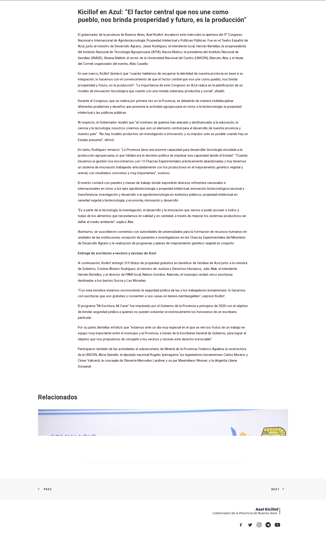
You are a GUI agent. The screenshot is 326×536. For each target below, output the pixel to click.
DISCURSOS (241, 11)
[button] (260, 11)
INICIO (153, 11)
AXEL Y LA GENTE (198, 11)
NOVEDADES (172, 11)
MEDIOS (221, 11)
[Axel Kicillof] (88, 11)
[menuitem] (153, 11)
